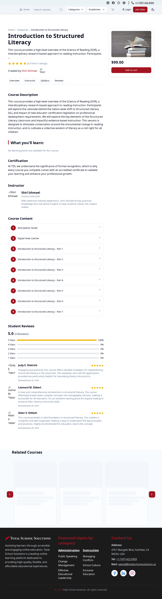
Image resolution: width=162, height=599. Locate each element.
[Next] (152, 494)
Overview (14, 80)
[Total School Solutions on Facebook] (113, 2)
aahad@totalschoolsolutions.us (137, 564)
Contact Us (121, 537)
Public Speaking (67, 556)
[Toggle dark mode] (152, 9)
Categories (74, 9)
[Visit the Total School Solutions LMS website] (124, 2)
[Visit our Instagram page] (132, 573)
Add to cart (131, 70)
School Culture (91, 565)
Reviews (59, 80)
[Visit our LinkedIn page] (123, 573)
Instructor (30, 80)
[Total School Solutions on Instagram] (118, 2)
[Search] (60, 9)
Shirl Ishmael (29, 71)
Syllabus (45, 80)
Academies (94, 9)
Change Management (66, 563)
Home (26, 9)
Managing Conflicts (89, 558)
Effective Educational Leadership (65, 574)
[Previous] (10, 494)
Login (128, 9)
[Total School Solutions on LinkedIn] (107, 2)
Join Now (140, 9)
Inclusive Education (89, 572)
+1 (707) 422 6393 (126, 559)
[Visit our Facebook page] (114, 573)
